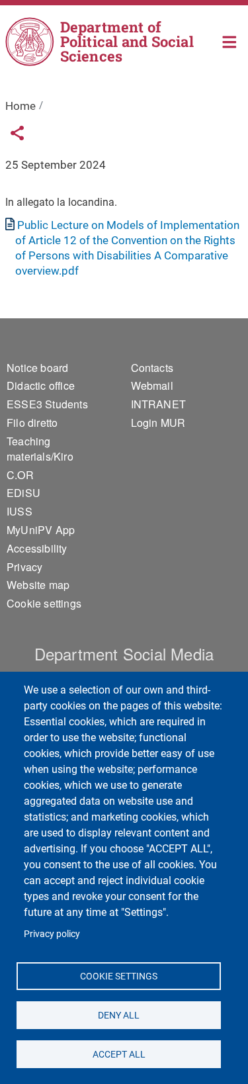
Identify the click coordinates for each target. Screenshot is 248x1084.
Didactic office (41, 385)
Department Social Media (124, 653)
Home (230, 40)
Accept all (118, 1053)
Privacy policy (52, 933)
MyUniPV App (41, 529)
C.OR (20, 474)
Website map (38, 584)
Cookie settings (118, 975)
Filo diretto (32, 422)
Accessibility (37, 548)
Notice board (37, 367)
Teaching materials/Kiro (40, 448)
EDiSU (23, 492)
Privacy (24, 566)
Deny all (119, 1014)
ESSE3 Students (47, 404)
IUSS (19, 511)
